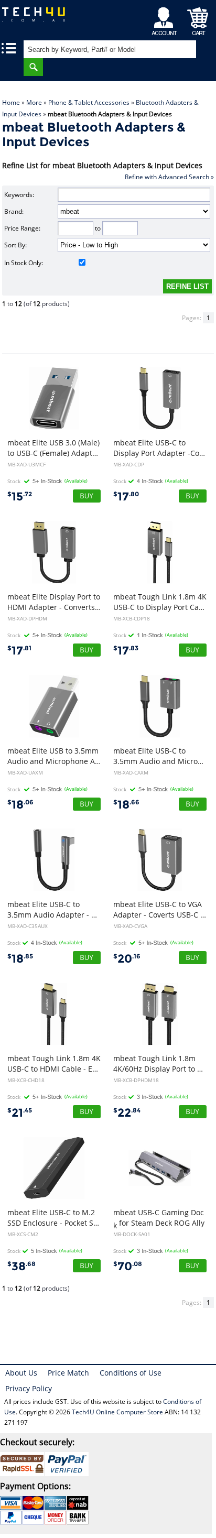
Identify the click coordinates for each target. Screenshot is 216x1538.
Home (11, 102)
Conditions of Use (130, 1373)
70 (127, 1266)
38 (21, 1266)
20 (127, 959)
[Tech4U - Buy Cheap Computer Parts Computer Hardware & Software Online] (39, 18)
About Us (21, 1373)
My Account (166, 18)
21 (19, 1113)
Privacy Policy (28, 1388)
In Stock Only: (23, 262)
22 (127, 1113)
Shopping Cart (198, 18)
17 (126, 496)
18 (20, 805)
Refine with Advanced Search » (169, 176)
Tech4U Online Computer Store (117, 1412)
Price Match (68, 1373)
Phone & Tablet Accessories (88, 102)
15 (19, 496)
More (34, 102)
